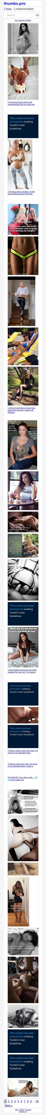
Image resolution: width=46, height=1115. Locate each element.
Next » (8, 1105)
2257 (16, 1110)
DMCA (22, 1110)
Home (9, 9)
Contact (28, 1110)
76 (37, 1101)
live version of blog (23, 20)
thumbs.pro (15, 3)
